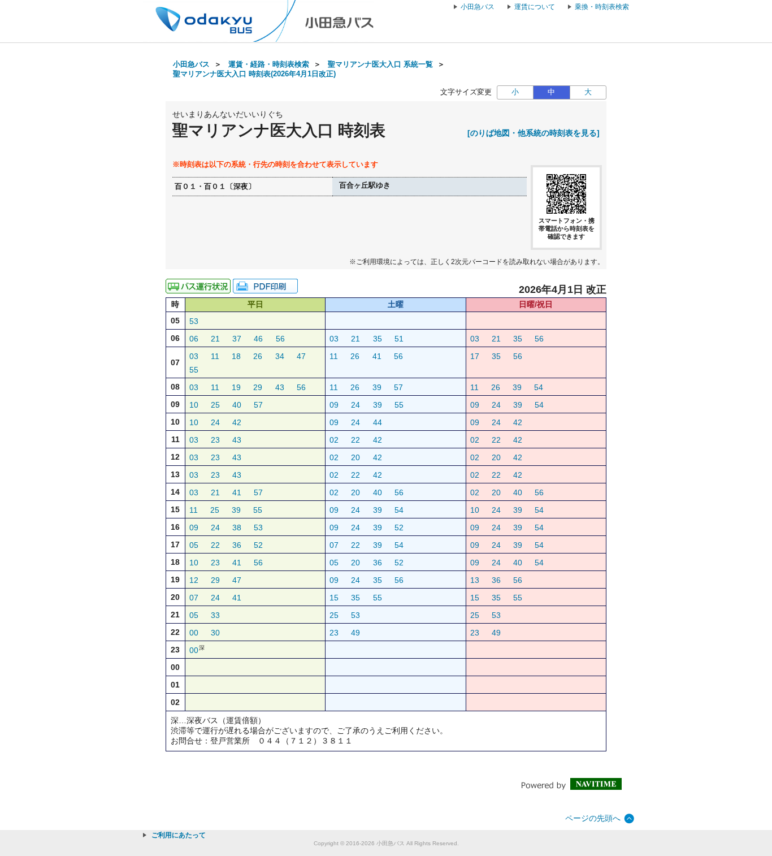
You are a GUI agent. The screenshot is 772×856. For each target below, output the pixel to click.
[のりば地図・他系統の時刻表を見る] (533, 132)
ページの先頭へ (593, 818)
